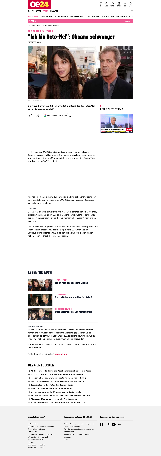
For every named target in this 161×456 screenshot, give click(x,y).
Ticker (31, 11)
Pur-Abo (31, 442)
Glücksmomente (46, 17)
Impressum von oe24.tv (36, 447)
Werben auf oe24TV (35, 439)
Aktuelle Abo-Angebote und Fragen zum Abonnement (79, 430)
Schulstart (56, 17)
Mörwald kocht (125, 17)
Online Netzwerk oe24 (36, 417)
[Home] (29, 25)
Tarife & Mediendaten (72, 426)
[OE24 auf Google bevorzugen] (70, 115)
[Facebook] (101, 424)
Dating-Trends (96, 17)
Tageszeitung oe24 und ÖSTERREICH (78, 417)
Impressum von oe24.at (36, 445)
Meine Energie (78, 17)
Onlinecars (105, 17)
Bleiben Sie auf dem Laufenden (112, 417)
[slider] (111, 129)
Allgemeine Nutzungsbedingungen (41, 426)
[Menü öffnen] (132, 11)
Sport (38, 11)
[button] (103, 129)
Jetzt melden (60, 354)
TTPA (66, 439)
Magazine (54, 11)
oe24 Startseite (33, 424)
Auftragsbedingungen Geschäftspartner (79, 424)
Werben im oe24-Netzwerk (38, 437)
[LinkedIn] (120, 424)
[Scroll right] (132, 16)
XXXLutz (87, 17)
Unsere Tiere (115, 17)
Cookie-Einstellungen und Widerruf (41, 434)
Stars (45, 11)
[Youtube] (114, 424)
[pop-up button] (126, 129)
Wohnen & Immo (67, 17)
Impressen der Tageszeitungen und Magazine (77, 436)
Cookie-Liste (32, 431)
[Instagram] (107, 424)
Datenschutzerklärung (36, 429)
